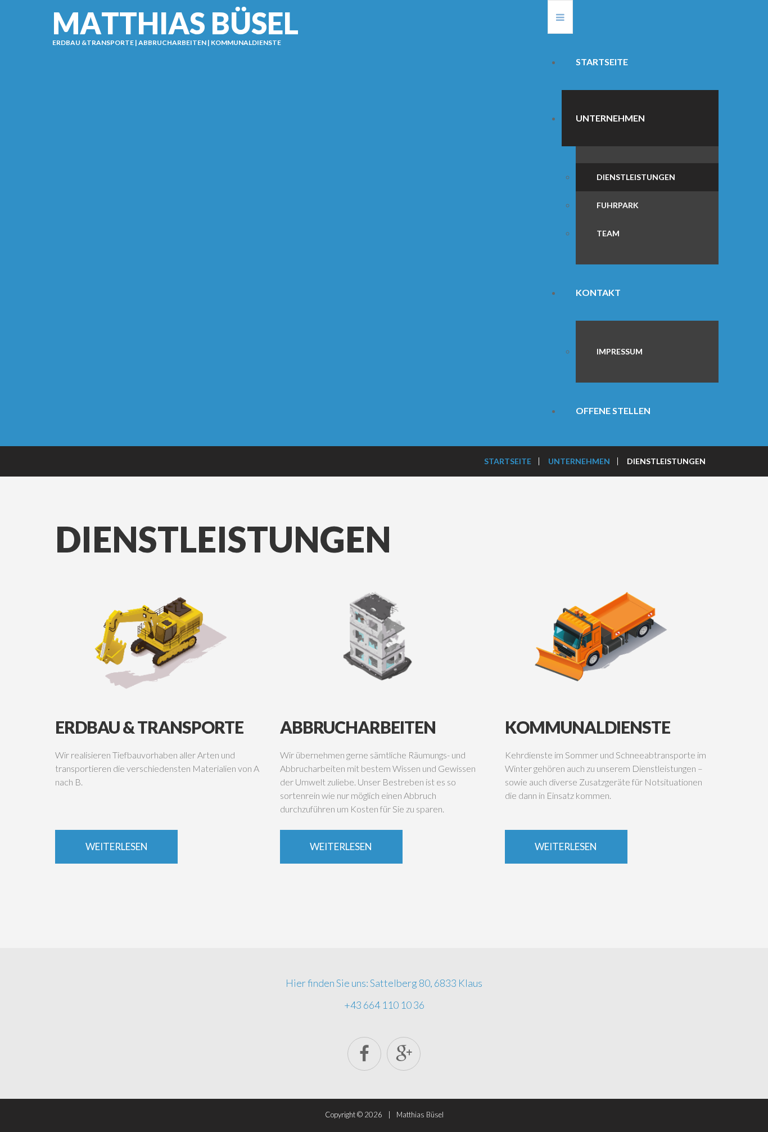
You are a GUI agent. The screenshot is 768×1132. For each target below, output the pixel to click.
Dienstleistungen (636, 177)
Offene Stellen (613, 410)
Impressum (620, 351)
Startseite (602, 61)
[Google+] (404, 1054)
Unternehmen (610, 118)
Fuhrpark (618, 205)
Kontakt (598, 292)
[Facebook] (364, 1054)
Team (608, 233)
